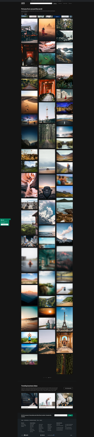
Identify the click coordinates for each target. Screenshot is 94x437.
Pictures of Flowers (32, 430)
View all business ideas (68, 388)
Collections (54, 3)
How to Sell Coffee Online (68, 427)
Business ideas (65, 3)
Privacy (38, 420)
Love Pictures (49, 429)
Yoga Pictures (40, 430)
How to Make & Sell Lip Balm (59, 427)
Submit (70, 415)
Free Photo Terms (26, 420)
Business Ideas (58, 424)
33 (50, 377)
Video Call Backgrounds (41, 431)
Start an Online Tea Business (59, 425)
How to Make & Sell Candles (68, 428)
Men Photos (40, 429)
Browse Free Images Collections (23, 426)
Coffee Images (31, 425)
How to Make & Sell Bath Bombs (69, 424)
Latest (22, 13)
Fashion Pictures (41, 424)
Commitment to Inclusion (32, 420)
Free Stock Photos (23, 424)
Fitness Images (49, 430)
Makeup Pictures (50, 424)
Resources (70, 3)
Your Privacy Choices (50, 435)
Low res (52, 39)
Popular (25, 13)
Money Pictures (40, 426)
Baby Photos (31, 431)
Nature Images (40, 425)
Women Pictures (32, 429)
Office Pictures (32, 426)
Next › (49, 377)
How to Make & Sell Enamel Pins (68, 426)
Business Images (32, 424)
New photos (60, 3)
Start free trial (4, 224)
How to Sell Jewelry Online (59, 428)
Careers (22, 420)
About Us (41, 420)
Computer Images (50, 426)
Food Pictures (49, 425)
